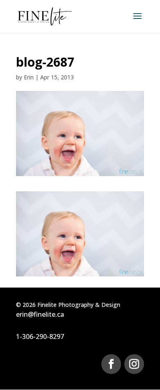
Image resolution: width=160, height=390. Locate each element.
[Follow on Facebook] (111, 364)
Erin (29, 77)
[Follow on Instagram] (134, 364)
